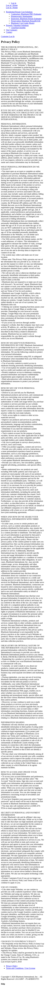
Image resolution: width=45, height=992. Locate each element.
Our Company (11, 30)
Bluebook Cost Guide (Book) (22, 23)
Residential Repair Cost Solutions (19, 12)
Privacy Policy (12, 966)
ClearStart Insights (18, 28)
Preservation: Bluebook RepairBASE (25, 21)
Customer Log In (7, 36)
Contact (9, 32)
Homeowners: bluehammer (21, 16)
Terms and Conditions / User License (20, 968)
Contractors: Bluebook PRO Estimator (26, 14)
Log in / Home (12, 5)
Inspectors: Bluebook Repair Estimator (26, 19)
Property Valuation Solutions (17, 25)
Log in (13, 3)
